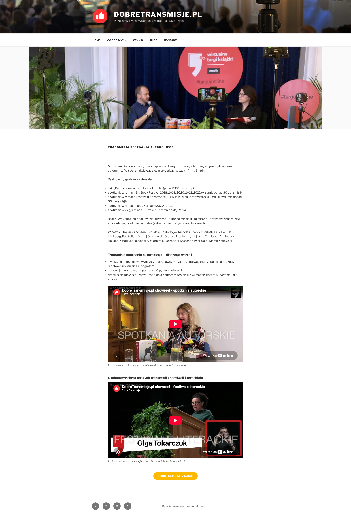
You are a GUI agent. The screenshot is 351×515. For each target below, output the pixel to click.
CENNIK (138, 40)
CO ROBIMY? (115, 40)
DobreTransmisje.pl (158, 14)
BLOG (153, 40)
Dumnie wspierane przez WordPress (183, 506)
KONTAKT (170, 40)
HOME (96, 40)
